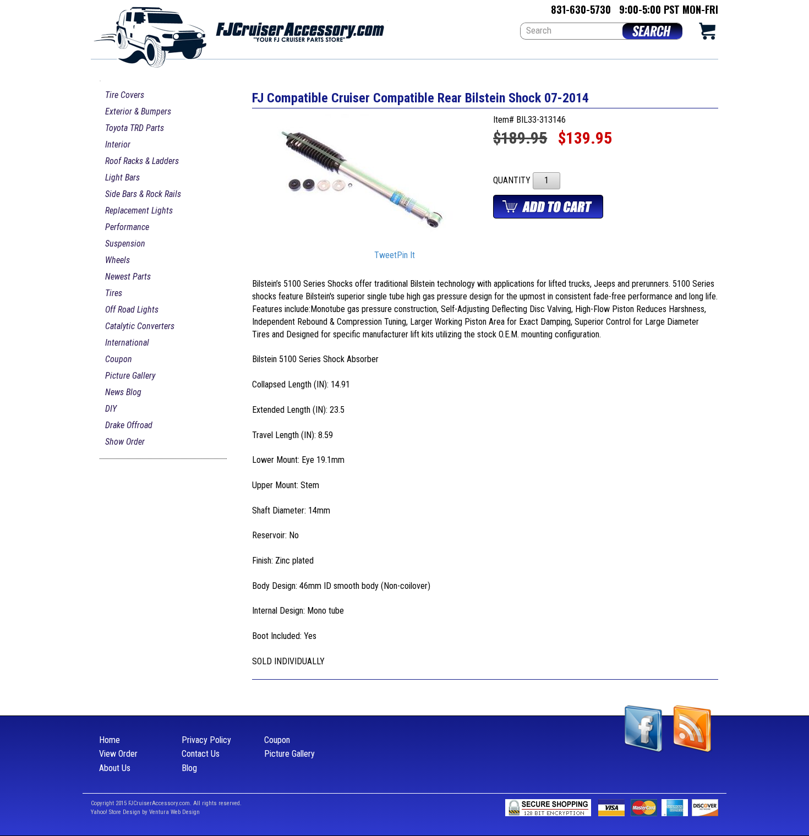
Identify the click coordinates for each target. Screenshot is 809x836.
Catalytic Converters (139, 326)
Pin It (406, 255)
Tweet (385, 255)
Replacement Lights (139, 210)
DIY (111, 408)
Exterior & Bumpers (138, 111)
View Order (118, 753)
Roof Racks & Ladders (142, 161)
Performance (127, 227)
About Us (114, 768)
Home (109, 740)
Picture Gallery (130, 375)
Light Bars (122, 177)
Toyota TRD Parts (134, 128)
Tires (113, 293)
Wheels (117, 260)
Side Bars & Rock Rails (143, 194)
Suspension (125, 243)
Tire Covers (124, 95)
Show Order (125, 441)
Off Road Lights (131, 309)
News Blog (123, 392)
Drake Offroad (128, 425)
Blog (189, 768)
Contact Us (201, 753)
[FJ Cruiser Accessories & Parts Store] (239, 34)
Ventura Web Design (174, 812)
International (127, 342)
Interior (117, 144)
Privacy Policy (206, 740)
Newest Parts (128, 276)
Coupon (118, 359)
